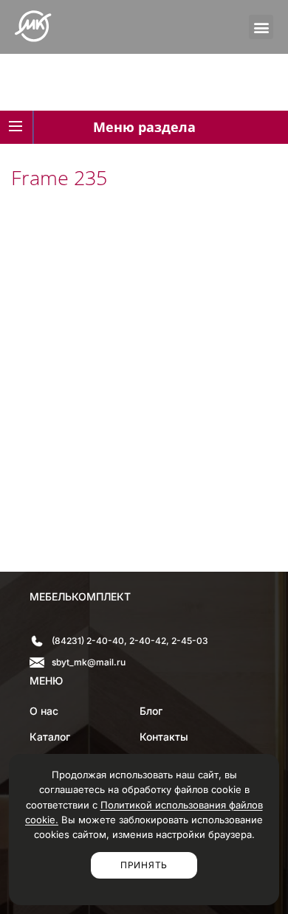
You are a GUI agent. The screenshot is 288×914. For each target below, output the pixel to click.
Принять (144, 864)
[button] (261, 27)
